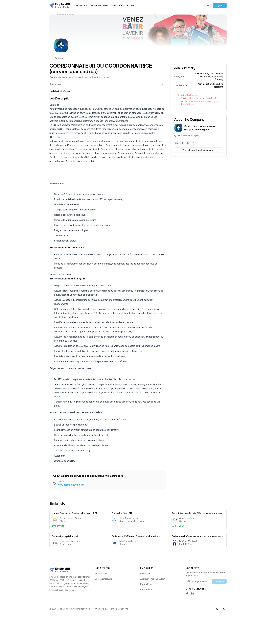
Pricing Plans (146, 584)
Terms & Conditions (119, 609)
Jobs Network (147, 589)
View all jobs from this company (198, 150)
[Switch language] (217, 608)
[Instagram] (193, 143)
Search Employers (99, 5)
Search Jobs (82, 5)
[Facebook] (182, 143)
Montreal (56, 84)
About (113, 5)
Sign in (219, 5)
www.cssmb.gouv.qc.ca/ (70, 484)
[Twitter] (188, 143)
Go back (59, 58)
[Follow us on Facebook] (187, 593)
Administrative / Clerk (60, 91)
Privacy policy (100, 609)
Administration (205, 84)
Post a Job (145, 573)
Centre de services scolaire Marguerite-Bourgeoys (79, 77)
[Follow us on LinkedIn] (192, 593)
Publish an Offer (126, 5)
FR (208, 5)
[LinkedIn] (176, 143)
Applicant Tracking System (152, 579)
